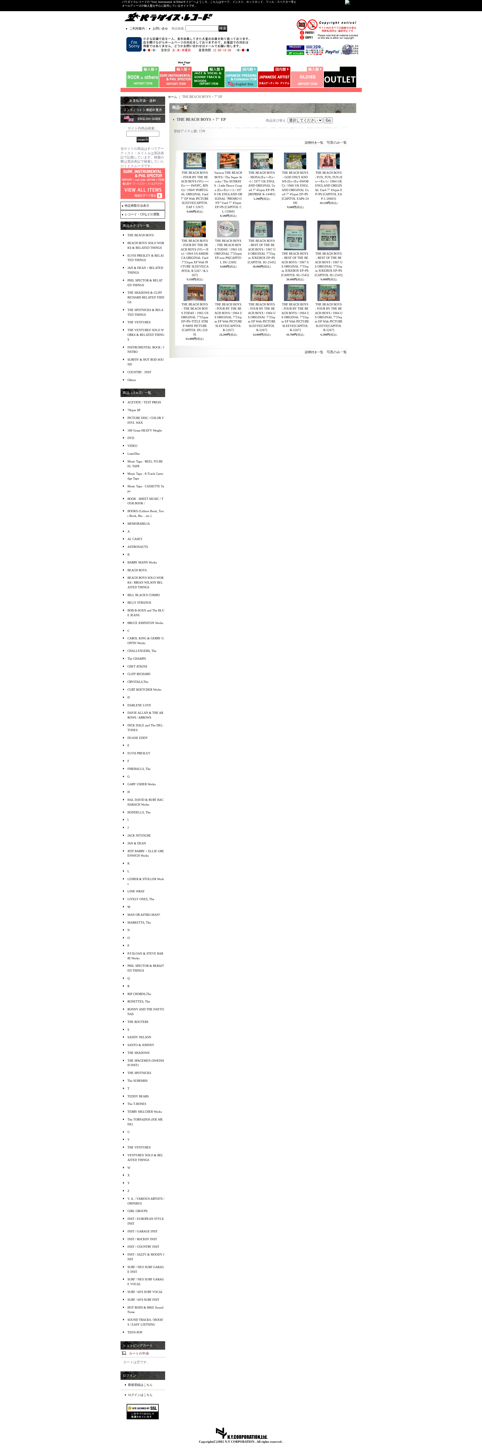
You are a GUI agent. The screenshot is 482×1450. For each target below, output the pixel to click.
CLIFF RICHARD (138, 674)
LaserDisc (133, 453)
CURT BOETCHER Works (144, 689)
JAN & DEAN (136, 843)
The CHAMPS (136, 658)
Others (131, 380)
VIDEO (132, 445)
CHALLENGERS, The (141, 650)
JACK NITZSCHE (139, 835)
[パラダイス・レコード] (169, 17)
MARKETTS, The (139, 922)
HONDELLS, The (139, 812)
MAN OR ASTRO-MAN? (143, 914)
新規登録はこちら (140, 1384)
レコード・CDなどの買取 (142, 214)
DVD (130, 438)
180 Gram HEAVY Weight (144, 430)
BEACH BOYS (137, 570)
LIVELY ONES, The (140, 899)
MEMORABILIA (138, 523)
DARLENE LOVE (139, 705)
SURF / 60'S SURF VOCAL (145, 1292)
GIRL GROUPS (137, 1211)
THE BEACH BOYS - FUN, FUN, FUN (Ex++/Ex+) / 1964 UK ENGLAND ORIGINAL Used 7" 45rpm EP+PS (329, 185)
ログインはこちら (140, 1394)
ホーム (172, 96)
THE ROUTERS (137, 1021)
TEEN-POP (134, 1332)
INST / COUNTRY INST (143, 1246)
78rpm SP (133, 410)
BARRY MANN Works (142, 562)
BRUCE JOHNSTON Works (145, 623)
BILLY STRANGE (139, 602)
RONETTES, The (138, 1001)
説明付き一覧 (314, 142)
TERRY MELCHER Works (144, 1111)
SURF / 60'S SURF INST (143, 1299)
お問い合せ (160, 28)
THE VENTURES (139, 322)
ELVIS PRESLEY (138, 753)
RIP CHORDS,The (139, 994)
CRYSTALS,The (137, 681)
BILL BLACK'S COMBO (143, 595)
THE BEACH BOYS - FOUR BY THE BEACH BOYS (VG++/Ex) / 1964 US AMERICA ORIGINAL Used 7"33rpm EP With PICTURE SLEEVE (195, 258)
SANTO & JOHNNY (140, 1045)
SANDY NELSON (139, 1037)
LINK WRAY (136, 891)
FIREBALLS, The (139, 768)
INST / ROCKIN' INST (142, 1239)
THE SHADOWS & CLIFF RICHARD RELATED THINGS (145, 297)
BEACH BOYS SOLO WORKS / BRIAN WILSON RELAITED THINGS (145, 582)
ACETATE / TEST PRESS (144, 402)
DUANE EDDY (137, 738)
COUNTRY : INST (139, 372)
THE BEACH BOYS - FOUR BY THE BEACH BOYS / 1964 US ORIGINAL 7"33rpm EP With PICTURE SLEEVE (228, 317)
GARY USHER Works (141, 784)
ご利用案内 (137, 28)
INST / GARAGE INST (142, 1231)
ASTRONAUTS (137, 546)
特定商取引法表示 (137, 205)
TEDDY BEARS (138, 1096)
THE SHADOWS (138, 1052)
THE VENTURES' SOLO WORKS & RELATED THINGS (145, 334)
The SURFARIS (137, 1080)
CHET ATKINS (137, 666)
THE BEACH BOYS (140, 235)
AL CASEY (135, 539)
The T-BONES (136, 1103)
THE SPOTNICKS (139, 1073)
